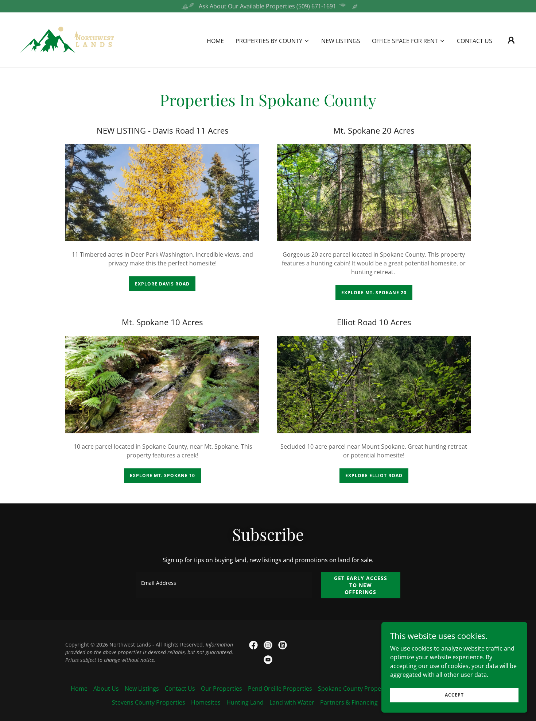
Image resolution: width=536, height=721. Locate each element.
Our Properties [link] (221, 688)
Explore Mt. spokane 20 (374, 292)
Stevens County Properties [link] (148, 702)
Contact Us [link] (474, 41)
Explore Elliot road (374, 475)
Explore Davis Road (162, 284)
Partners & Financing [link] (349, 702)
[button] (273, 41)
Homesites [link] (206, 702)
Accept (454, 695)
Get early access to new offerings (360, 585)
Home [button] (79, 688)
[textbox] (224, 585)
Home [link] (215, 41)
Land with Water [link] (291, 702)
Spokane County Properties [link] (355, 688)
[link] (68, 39)
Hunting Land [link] (245, 702)
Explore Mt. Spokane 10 (162, 475)
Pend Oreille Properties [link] (280, 688)
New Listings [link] (340, 41)
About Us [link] (106, 688)
